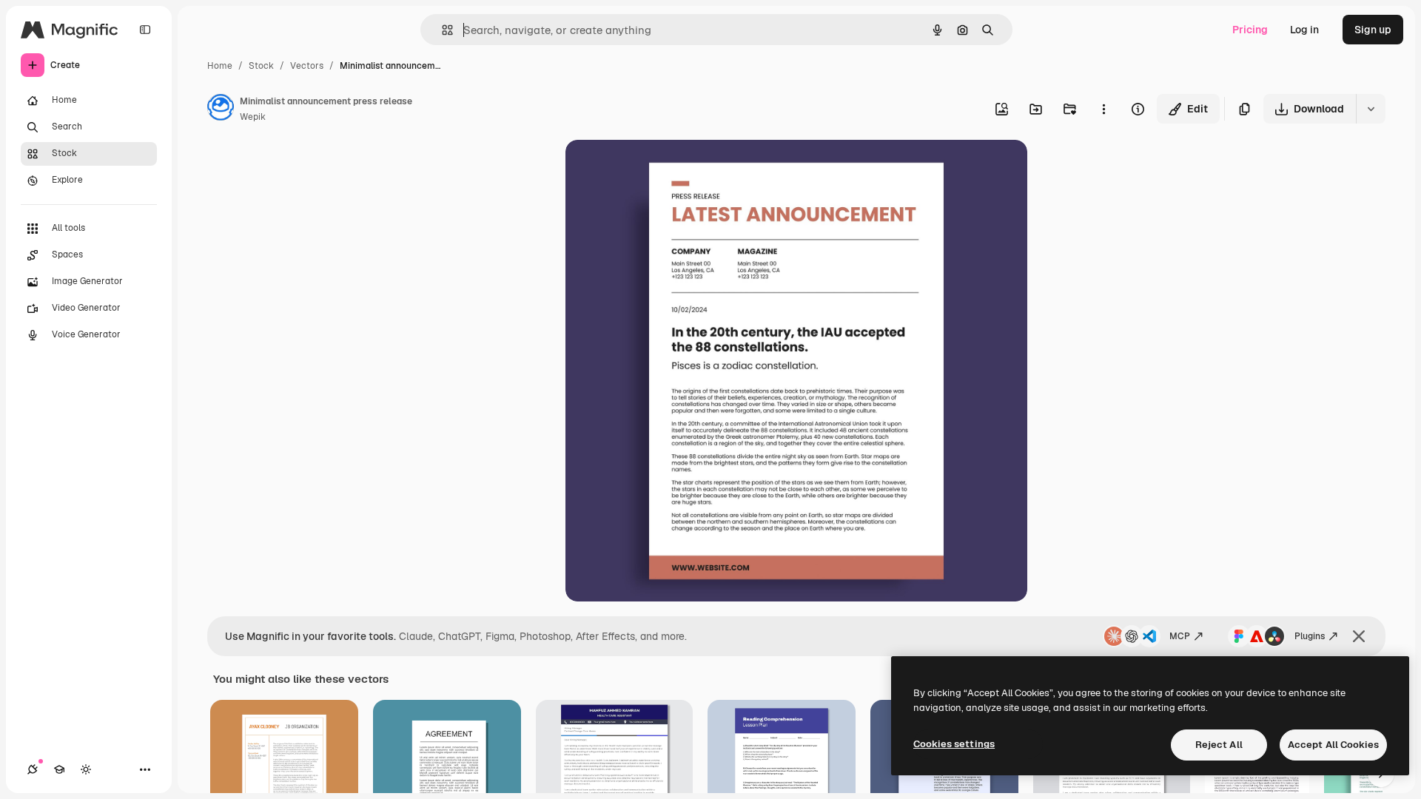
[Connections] (32, 769)
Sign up (1372, 29)
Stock (261, 66)
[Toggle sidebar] (145, 29)
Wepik (253, 117)
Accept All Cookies (1333, 744)
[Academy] (59, 769)
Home (219, 66)
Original (660, 168)
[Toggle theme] (86, 769)
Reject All (1219, 744)
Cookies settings (954, 744)
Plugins (1309, 636)
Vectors (306, 66)
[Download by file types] (1370, 109)
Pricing (1250, 29)
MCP (1179, 636)
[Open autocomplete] (441, 30)
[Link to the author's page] (220, 109)
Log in (1304, 29)
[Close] (1359, 636)
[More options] (1103, 109)
